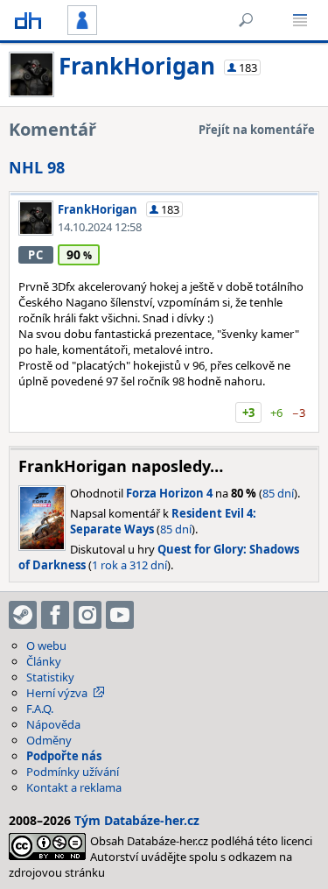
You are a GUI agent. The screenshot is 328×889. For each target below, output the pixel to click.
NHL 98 (37, 167)
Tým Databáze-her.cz (136, 820)
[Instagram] (87, 615)
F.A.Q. (39, 708)
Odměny (49, 740)
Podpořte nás (63, 756)
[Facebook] (55, 615)
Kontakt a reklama (74, 787)
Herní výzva (56, 693)
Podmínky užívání (72, 772)
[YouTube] (120, 615)
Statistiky (50, 677)
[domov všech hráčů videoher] (28, 20)
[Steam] (23, 615)
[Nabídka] (300, 20)
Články (43, 661)
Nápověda (53, 724)
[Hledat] (246, 20)
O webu (46, 645)
